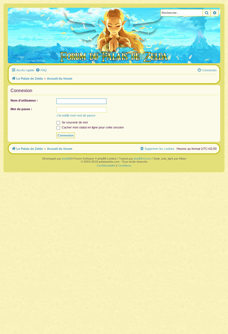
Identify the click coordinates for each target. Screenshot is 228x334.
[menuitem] (41, 70)
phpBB (66, 158)
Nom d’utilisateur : (24, 100)
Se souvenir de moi (74, 122)
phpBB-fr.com (142, 158)
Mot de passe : (21, 109)
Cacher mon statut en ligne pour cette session (92, 127)
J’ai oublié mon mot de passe (75, 115)
